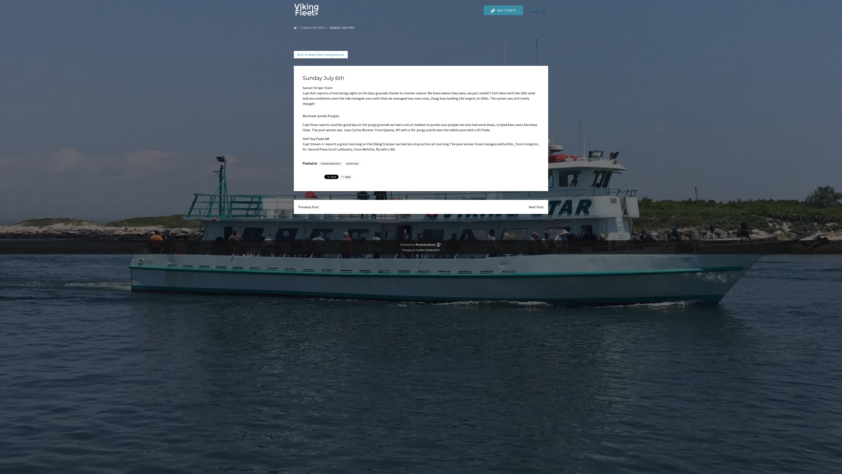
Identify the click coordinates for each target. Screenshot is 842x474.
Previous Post (308, 207)
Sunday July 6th (342, 28)
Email (347, 176)
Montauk (352, 163)
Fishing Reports (313, 28)
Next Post (536, 207)
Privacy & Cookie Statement (421, 250)
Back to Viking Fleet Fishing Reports (320, 55)
